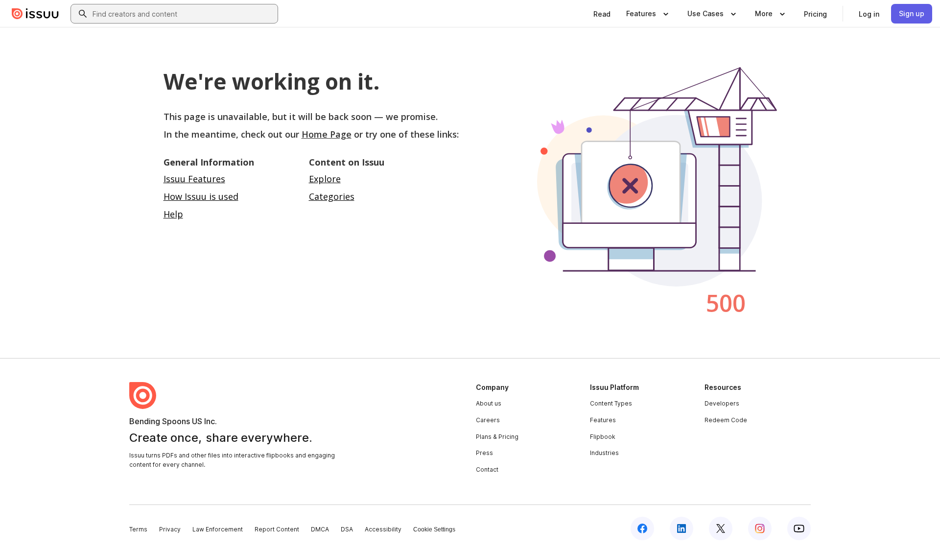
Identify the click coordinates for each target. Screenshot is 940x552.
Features (603, 420)
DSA (347, 529)
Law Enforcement (217, 529)
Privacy (170, 529)
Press (484, 452)
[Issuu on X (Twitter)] (720, 528)
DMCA (320, 529)
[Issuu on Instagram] (760, 528)
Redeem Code (726, 420)
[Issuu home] (35, 13)
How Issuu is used (201, 196)
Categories (331, 196)
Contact (487, 469)
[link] (602, 14)
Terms (138, 529)
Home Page (327, 134)
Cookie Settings (434, 529)
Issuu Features (194, 179)
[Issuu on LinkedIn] (681, 528)
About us (488, 403)
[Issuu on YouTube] (799, 528)
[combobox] (183, 13)
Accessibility (383, 529)
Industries (604, 452)
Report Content (277, 529)
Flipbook (602, 436)
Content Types (611, 403)
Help (173, 214)
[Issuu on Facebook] (642, 528)
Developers (722, 403)
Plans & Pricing (497, 436)
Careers (488, 420)
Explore (325, 179)
